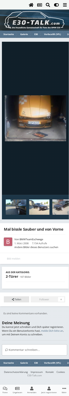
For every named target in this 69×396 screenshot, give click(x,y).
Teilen (17, 299)
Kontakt (50, 372)
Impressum (37, 372)
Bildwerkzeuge (51, 188)
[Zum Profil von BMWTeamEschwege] (8, 242)
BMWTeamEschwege (31, 239)
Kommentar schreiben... (24, 350)
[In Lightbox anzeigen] (35, 118)
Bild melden (13, 258)
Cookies (61, 372)
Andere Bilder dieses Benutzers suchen (36, 247)
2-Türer (12, 276)
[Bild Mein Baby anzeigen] (16, 207)
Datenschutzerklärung (16, 372)
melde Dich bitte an (52, 330)
